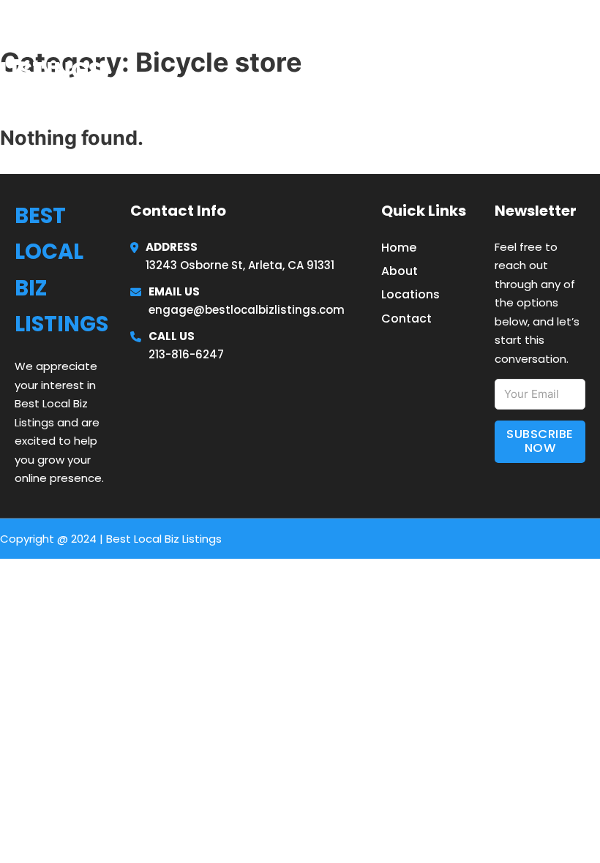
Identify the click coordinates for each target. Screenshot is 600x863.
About (399, 271)
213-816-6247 (186, 354)
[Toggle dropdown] (594, 50)
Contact (406, 318)
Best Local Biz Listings (89, 50)
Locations (490, 50)
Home (420, 50)
